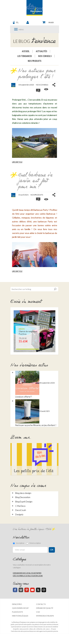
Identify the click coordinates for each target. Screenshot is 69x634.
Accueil (26, 51)
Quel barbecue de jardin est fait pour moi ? (35, 181)
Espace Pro (17, 604)
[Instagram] (44, 590)
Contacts (41, 604)
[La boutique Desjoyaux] (34, 40)
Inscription (20, 543)
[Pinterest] (26, 590)
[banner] (34, 8)
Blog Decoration (22, 497)
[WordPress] (21, 590)
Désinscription (35, 543)
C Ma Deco (20, 505)
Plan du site (17, 612)
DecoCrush (20, 510)
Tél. (17, 22)
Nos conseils (45, 56)
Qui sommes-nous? (20, 608)
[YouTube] (32, 590)
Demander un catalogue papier (27, 573)
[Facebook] (15, 590)
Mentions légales (20, 616)
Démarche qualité (44, 608)
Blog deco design (23, 493)
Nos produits (34, 61)
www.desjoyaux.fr (45, 616)
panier (51, 22)
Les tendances (24, 56)
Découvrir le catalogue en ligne (28, 576)
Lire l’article (17, 162)
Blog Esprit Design (23, 501)
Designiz (19, 514)
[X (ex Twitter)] (38, 590)
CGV (38, 612)
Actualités (41, 51)
